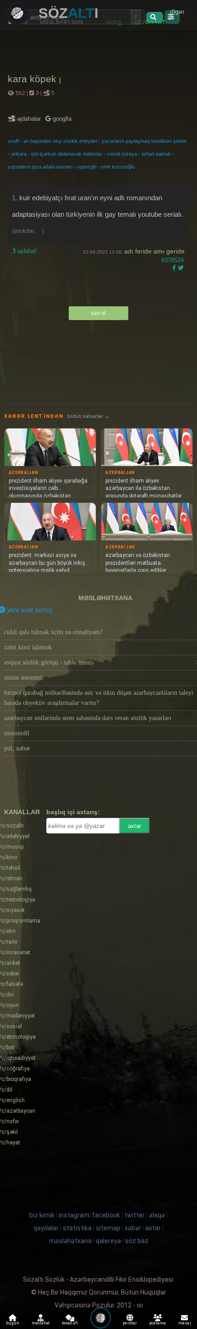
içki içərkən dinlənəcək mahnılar (66, 154)
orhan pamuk (156, 154)
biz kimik (42, 1215)
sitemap (108, 1228)
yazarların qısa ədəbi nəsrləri (40, 166)
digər (177, 11)
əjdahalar (29, 118)
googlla (61, 118)
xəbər (133, 1228)
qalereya (108, 1241)
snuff (13, 141)
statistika (77, 1228)
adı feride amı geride (154, 251)
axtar (134, 825)
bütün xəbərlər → (88, 416)
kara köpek (33, 78)
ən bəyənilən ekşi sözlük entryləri (60, 141)
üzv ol (98, 313)
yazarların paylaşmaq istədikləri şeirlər (144, 141)
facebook (106, 1215)
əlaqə (157, 1215)
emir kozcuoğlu (118, 166)
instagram (74, 1215)
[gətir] (154, 17)
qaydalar (46, 1228)
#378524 (172, 260)
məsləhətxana (105, 598)
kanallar (22, 812)
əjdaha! (24, 251)
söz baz (136, 1241)
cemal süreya (122, 154)
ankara (19, 154)
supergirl (86, 166)
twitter (134, 1215)
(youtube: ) (28, 231)
